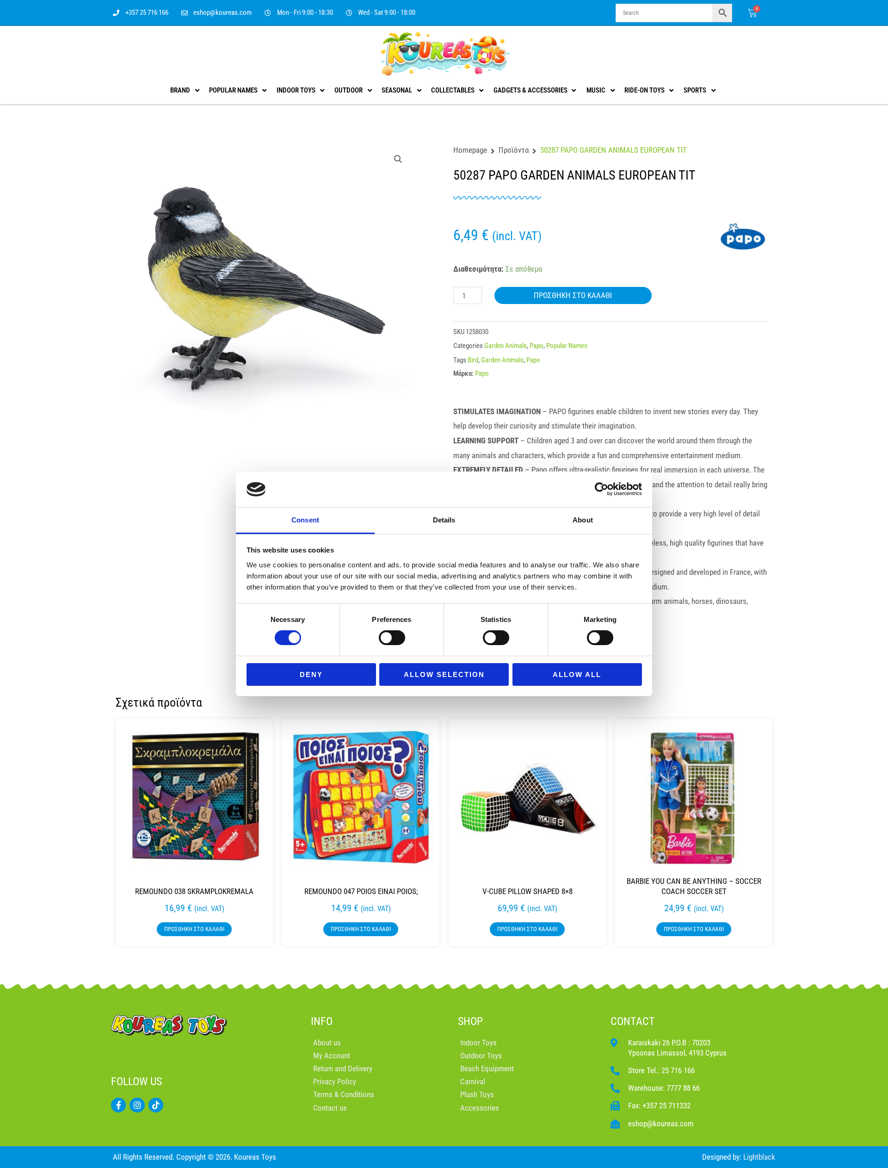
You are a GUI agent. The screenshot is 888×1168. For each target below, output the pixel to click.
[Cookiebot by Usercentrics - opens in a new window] (601, 489)
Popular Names (566, 346)
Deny (311, 674)
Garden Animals (505, 346)
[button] (398, 159)
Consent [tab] (305, 520)
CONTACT (632, 1021)
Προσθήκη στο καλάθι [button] (194, 929)
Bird (473, 360)
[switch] (392, 637)
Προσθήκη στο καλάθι (573, 295)
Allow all (577, 674)
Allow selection (444, 674)
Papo (536, 346)
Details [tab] (444, 520)
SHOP (470, 1021)
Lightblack (759, 1157)
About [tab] (583, 520)
